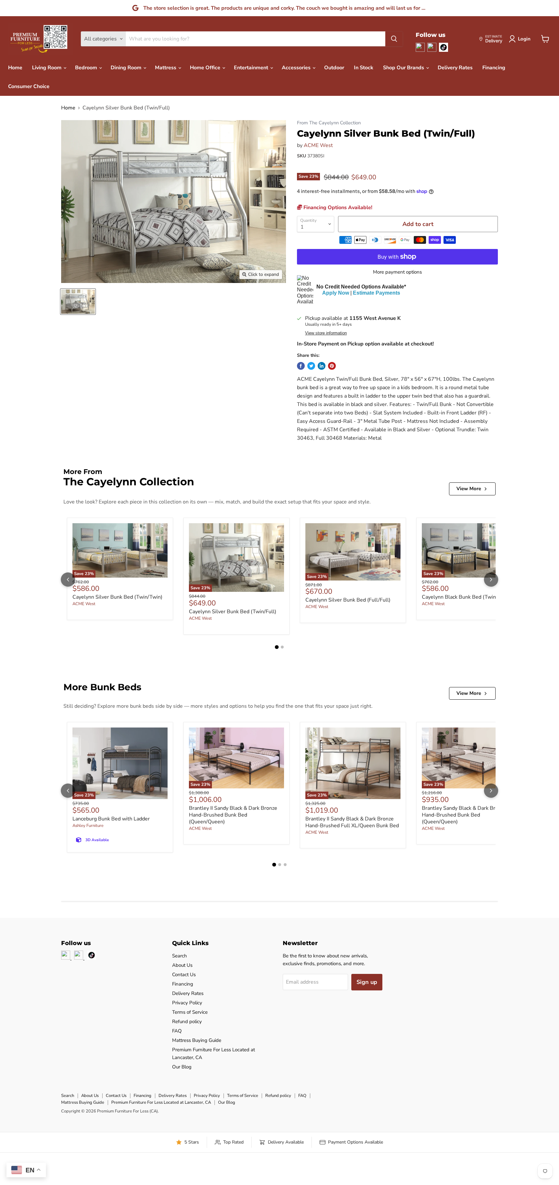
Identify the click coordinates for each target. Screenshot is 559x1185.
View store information (326, 333)
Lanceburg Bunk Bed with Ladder (111, 818)
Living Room (47, 67)
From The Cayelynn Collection (329, 123)
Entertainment (251, 67)
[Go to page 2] (282, 647)
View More (468, 488)
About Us (182, 965)
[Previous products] (68, 579)
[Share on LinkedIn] (321, 366)
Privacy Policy (187, 1002)
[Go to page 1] (277, 647)
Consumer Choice (28, 86)
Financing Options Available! (337, 207)
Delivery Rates (455, 67)
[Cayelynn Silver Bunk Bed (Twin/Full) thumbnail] (77, 301)
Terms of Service (190, 1012)
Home (15, 67)
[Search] (394, 38)
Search (179, 956)
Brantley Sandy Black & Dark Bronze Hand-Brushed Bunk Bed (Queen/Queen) (464, 815)
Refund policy (187, 1021)
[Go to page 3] (285, 864)
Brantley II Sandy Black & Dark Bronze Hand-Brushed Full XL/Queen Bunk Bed (352, 822)
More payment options (397, 272)
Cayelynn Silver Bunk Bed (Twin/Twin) (117, 597)
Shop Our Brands (404, 67)
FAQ (177, 1031)
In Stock (363, 67)
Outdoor (334, 67)
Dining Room (127, 67)
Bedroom (86, 67)
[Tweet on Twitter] (311, 366)
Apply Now (335, 293)
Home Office (206, 67)
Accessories (297, 67)
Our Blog (182, 1067)
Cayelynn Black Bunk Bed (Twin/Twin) (466, 597)
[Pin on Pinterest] (332, 366)
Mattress (166, 67)
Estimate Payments (376, 293)
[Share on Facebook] (301, 366)
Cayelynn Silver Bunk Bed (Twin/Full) (232, 611)
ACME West (318, 145)
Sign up (366, 982)
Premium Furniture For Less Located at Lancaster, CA (161, 1102)
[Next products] (491, 579)
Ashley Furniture (88, 826)
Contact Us (184, 974)
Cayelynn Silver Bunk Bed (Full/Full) (347, 600)
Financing (493, 67)
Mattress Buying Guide (196, 1040)
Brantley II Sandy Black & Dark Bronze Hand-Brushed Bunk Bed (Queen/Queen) (233, 815)
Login (524, 39)
